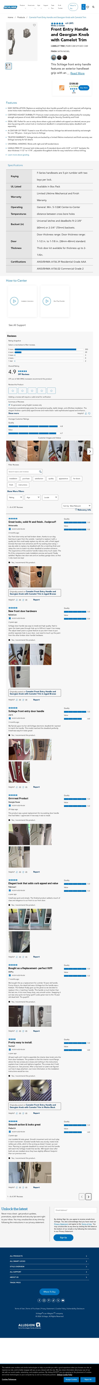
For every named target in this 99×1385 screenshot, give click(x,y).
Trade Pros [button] (52, 6)
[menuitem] (20, 1308)
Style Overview (17, 1266)
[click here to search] (93, 7)
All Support (15, 1272)
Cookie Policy (61, 1308)
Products (22, 5)
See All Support (17, 325)
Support (46, 5)
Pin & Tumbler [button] (60, 6)
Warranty (16, 197)
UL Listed (16, 187)
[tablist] (21, 66)
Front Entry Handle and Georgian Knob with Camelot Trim (70, 35)
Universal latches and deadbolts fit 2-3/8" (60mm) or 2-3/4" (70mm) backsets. (59, 224)
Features (11, 103)
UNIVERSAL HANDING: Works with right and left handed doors (33, 144)
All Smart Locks (17, 1261)
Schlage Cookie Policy (64, 1374)
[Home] (10, 7)
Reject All (88, 1379)
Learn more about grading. (18, 154)
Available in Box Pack (48, 186)
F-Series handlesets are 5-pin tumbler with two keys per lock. (62, 176)
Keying (15, 176)
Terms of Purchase (33, 1308)
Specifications (15, 165)
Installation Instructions (27, 301)
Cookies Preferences (9, 1379)
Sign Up (63, 1237)
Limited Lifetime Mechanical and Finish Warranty (58, 197)
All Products (16, 1256)
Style (38, 5)
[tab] (8, 66)
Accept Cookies (71, 1379)
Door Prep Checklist (59, 301)
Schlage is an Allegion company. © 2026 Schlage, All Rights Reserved (50, 1315)
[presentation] (27, 301)
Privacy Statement (61, 1224)
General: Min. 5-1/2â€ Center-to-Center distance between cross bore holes (58, 210)
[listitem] (53, 57)
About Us (14, 1277)
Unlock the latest (14, 1209)
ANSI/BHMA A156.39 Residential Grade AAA (61, 262)
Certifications (18, 262)
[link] (87, 7)
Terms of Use (87, 1224)
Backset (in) (17, 224)
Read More (77, 73)
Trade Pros (15, 1282)
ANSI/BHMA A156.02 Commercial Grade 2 (60, 269)
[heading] (49, 281)
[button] (34, 25)
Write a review (58, 26)
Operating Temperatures (18, 210)
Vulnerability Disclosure (75, 1308)
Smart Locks (31, 5)
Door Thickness (16, 244)
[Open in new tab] (29, 1325)
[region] (49, 1374)
